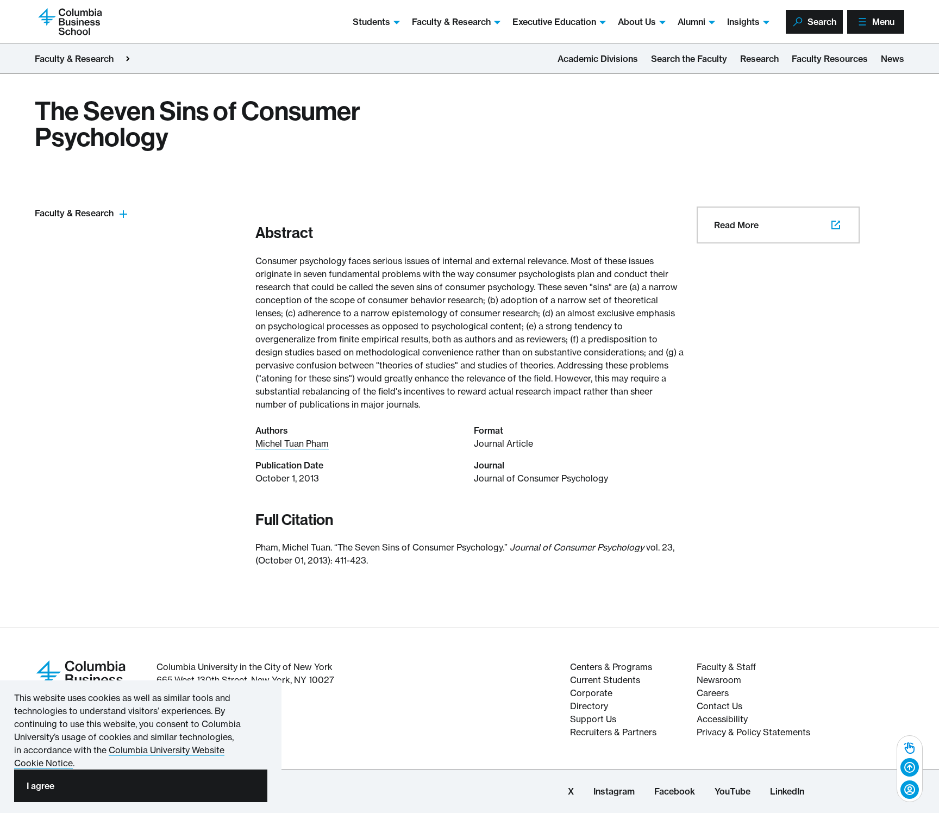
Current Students (605, 679)
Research (759, 58)
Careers (713, 692)
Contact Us (719, 706)
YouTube (732, 791)
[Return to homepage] (81, 678)
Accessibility (722, 719)
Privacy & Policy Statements (753, 732)
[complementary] (910, 768)
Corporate (591, 692)
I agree (40, 785)
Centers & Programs (611, 666)
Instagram (614, 791)
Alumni (691, 21)
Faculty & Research (451, 21)
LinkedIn (787, 791)
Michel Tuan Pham (292, 443)
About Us (637, 21)
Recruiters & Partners (613, 732)
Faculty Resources (830, 58)
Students (371, 21)
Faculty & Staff (726, 666)
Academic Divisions (598, 58)
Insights (743, 21)
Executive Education (554, 21)
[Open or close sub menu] (123, 213)
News (892, 58)
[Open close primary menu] (127, 59)
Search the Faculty (689, 58)
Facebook (674, 791)
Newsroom (719, 679)
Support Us (593, 719)
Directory (589, 706)
